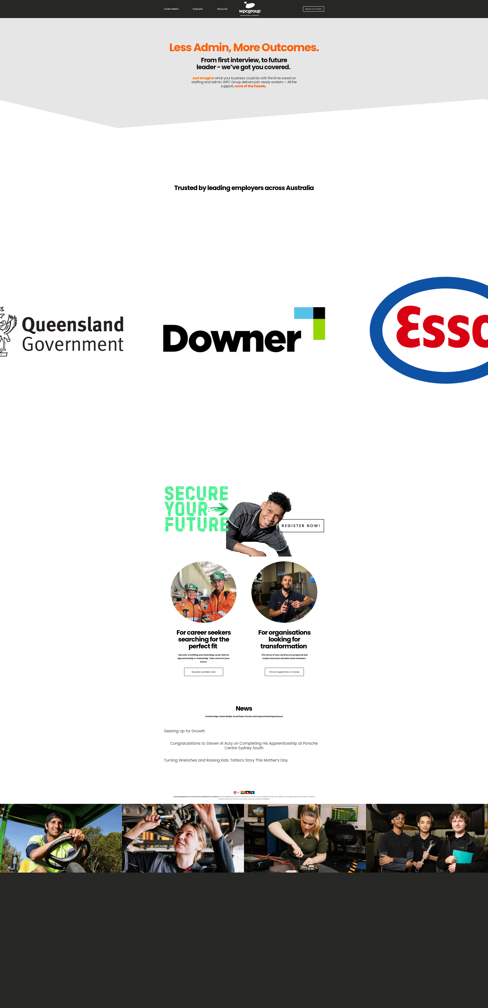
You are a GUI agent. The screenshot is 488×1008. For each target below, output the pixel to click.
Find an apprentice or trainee (284, 672)
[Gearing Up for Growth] (184, 725)
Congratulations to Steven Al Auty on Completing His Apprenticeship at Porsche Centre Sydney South (244, 746)
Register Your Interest (313, 9)
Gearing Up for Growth (184, 731)
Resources (222, 9)
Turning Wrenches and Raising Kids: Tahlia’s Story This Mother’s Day (226, 760)
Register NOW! (301, 525)
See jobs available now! (204, 672)
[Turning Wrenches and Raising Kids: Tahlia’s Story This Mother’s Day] (226, 755)
